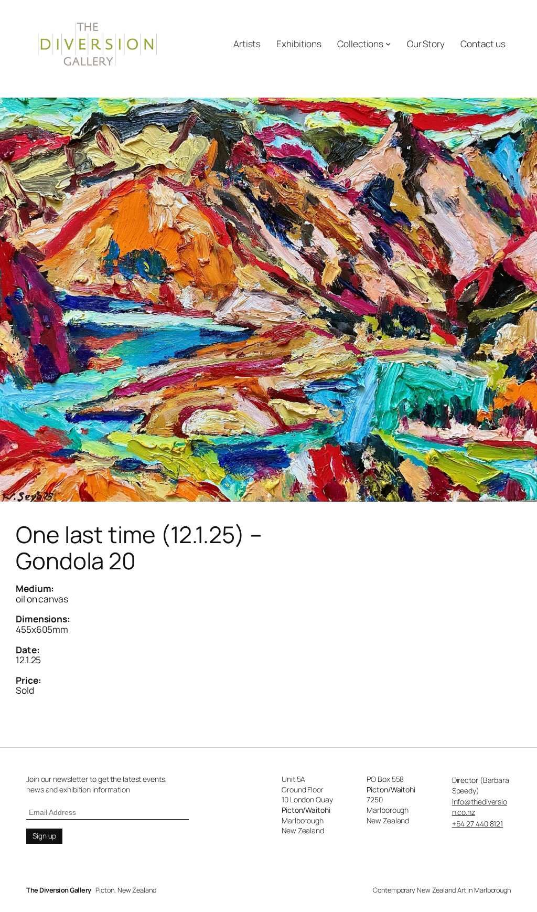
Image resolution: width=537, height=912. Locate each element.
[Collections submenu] (388, 43)
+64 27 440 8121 (477, 824)
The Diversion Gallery (58, 890)
